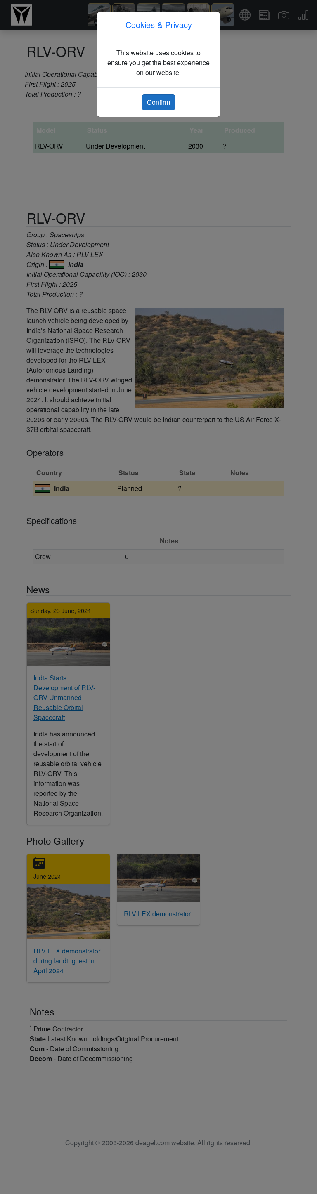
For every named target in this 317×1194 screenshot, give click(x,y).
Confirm (158, 102)
